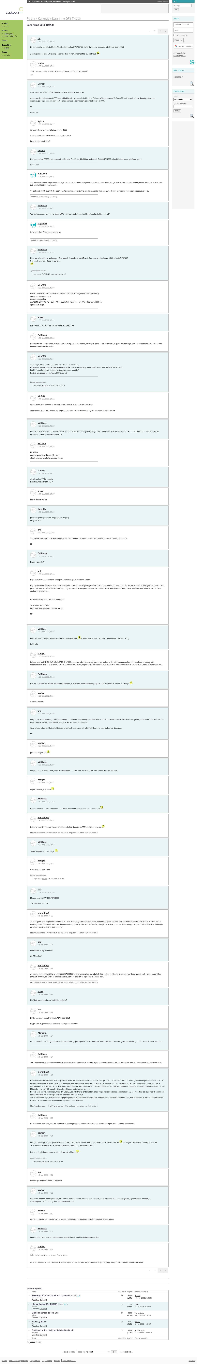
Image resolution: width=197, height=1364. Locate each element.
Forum (4, 30)
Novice (5, 23)
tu (59, 232)
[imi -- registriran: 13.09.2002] (33, 531)
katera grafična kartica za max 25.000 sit (51, 1295)
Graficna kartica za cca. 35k (45, 1312)
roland (34, 1315)
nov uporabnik (179, 53)
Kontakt (57, 1360)
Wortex (137, 1321)
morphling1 (43, 817)
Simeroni (35, 1332)
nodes (41, 63)
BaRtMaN (42, 205)
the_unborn (139, 1313)
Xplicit (41, 121)
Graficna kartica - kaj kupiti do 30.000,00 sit (53, 1330)
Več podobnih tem (34, 1342)
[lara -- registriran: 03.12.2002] (33, 891)
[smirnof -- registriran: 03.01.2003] (33, 1212)
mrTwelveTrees (37, 1298)
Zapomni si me (181, 35)
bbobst (41, 470)
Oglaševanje (47, 1360)
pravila (7, 55)
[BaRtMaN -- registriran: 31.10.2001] (33, 207)
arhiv (6, 26)
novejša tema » (127, 1351)
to (38, 827)
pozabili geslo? (179, 55)
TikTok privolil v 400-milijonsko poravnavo (51, 1)
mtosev (137, 1295)
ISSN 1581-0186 (69, 1360)
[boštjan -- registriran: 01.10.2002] (33, 655)
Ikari (33, 1324)
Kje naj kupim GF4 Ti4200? (44, 1304)
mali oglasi (8, 33)
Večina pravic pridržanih (18, 1360)
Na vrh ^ (192, 1360)
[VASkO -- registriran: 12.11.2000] (33, 398)
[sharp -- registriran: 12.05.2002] (33, 319)
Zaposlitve (6, 45)
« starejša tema (69, 1351)
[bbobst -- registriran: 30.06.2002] (33, 472)
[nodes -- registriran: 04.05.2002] (33, 64)
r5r (39, 38)
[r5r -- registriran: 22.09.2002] (33, 40)
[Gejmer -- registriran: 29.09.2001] (33, 85)
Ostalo (4, 52)
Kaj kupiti (43, 1300)
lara (39, 889)
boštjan (41, 653)
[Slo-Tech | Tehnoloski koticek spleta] (15, 11)
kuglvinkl (42, 173)
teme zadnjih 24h (11, 36)
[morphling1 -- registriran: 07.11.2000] (33, 819)
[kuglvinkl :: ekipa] (33, 175)
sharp (40, 317)
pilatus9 (34, 1306)
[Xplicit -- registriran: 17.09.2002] (33, 123)
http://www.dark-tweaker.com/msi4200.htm (46, 608)
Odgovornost (35, 1360)
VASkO (41, 396)
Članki (4, 40)
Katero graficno (39, 1321)
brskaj (6, 47)
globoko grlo (140, 1330)
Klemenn (42, 1033)
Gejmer (41, 83)
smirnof (41, 1210)
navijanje (42, 789)
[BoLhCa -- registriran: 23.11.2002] (33, 286)
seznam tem (178, 76)
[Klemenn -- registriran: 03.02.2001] (33, 1034)
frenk (137, 1304)
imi (39, 529)
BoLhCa (42, 284)
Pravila (4, 1360)
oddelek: (81, 1351)
